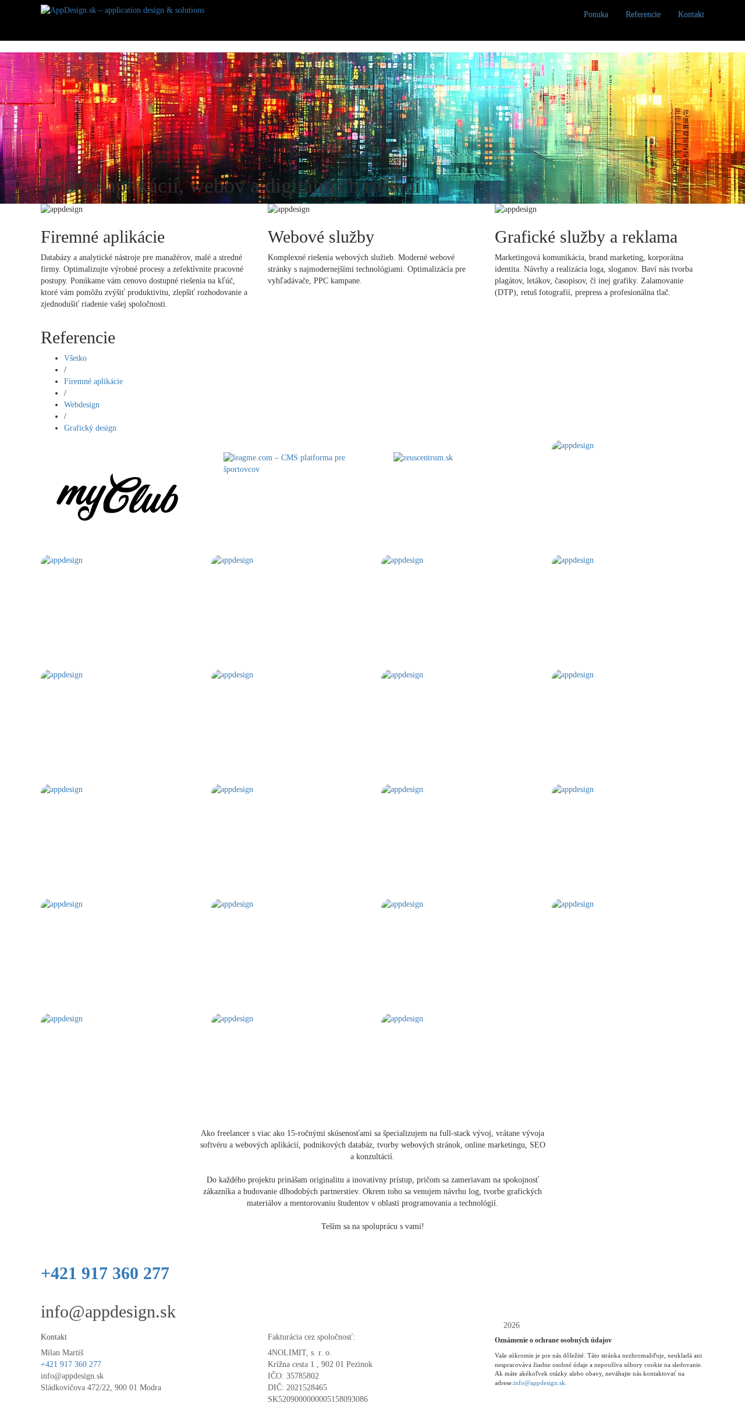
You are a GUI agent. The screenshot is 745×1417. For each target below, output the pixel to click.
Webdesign (82, 404)
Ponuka (596, 14)
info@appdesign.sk (108, 1311)
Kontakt (691, 14)
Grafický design (90, 428)
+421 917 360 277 (105, 1273)
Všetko (75, 358)
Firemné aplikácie (93, 381)
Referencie (643, 14)
